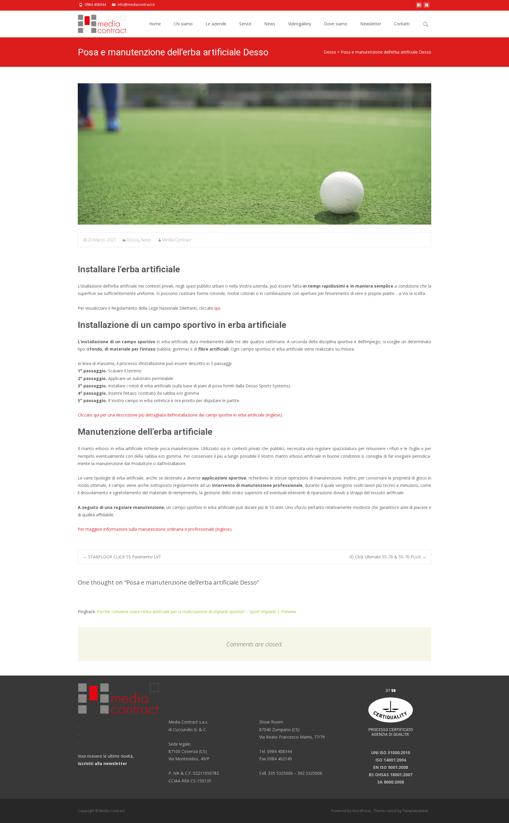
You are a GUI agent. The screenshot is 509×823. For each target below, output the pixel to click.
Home (155, 23)
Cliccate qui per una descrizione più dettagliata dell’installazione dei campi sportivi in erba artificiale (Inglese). (181, 415)
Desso (330, 52)
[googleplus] (426, 6)
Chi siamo (183, 23)
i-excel (391, 810)
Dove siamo (335, 23)
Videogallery (299, 23)
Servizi (245, 23)
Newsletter (370, 23)
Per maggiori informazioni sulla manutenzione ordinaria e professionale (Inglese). (155, 529)
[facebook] (419, 6)
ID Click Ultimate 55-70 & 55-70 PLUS (387, 557)
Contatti (401, 23)
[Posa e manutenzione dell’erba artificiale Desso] (254, 154)
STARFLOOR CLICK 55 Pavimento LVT (122, 557)
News (269, 23)
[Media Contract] (97, 22)
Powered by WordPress (351, 810)
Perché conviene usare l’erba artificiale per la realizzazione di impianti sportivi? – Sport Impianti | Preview (196, 611)
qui (217, 308)
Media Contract (176, 240)
